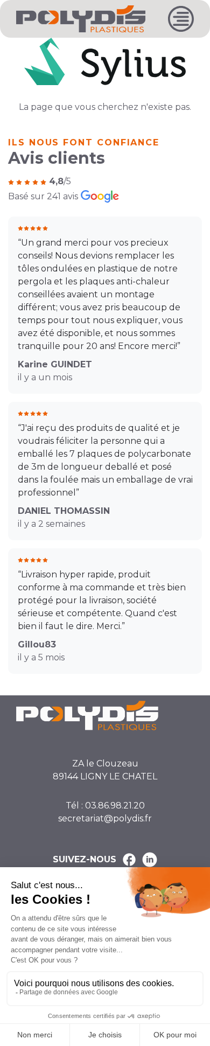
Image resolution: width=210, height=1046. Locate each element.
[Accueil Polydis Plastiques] (80, 18)
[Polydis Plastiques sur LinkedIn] (149, 859)
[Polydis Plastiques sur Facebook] (129, 859)
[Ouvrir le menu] (181, 19)
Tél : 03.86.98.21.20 (105, 805)
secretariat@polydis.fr (105, 818)
